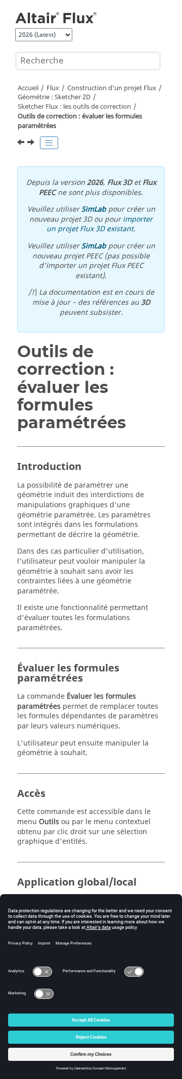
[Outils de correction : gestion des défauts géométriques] (22, 144)
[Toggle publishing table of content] (49, 143)
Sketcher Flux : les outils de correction (74, 106)
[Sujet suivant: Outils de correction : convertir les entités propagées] (32, 144)
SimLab (93, 209)
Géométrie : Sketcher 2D (54, 97)
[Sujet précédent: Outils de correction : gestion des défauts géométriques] (22, 144)
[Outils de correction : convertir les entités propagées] (32, 144)
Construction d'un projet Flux (111, 88)
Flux (53, 88)
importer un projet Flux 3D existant (100, 224)
